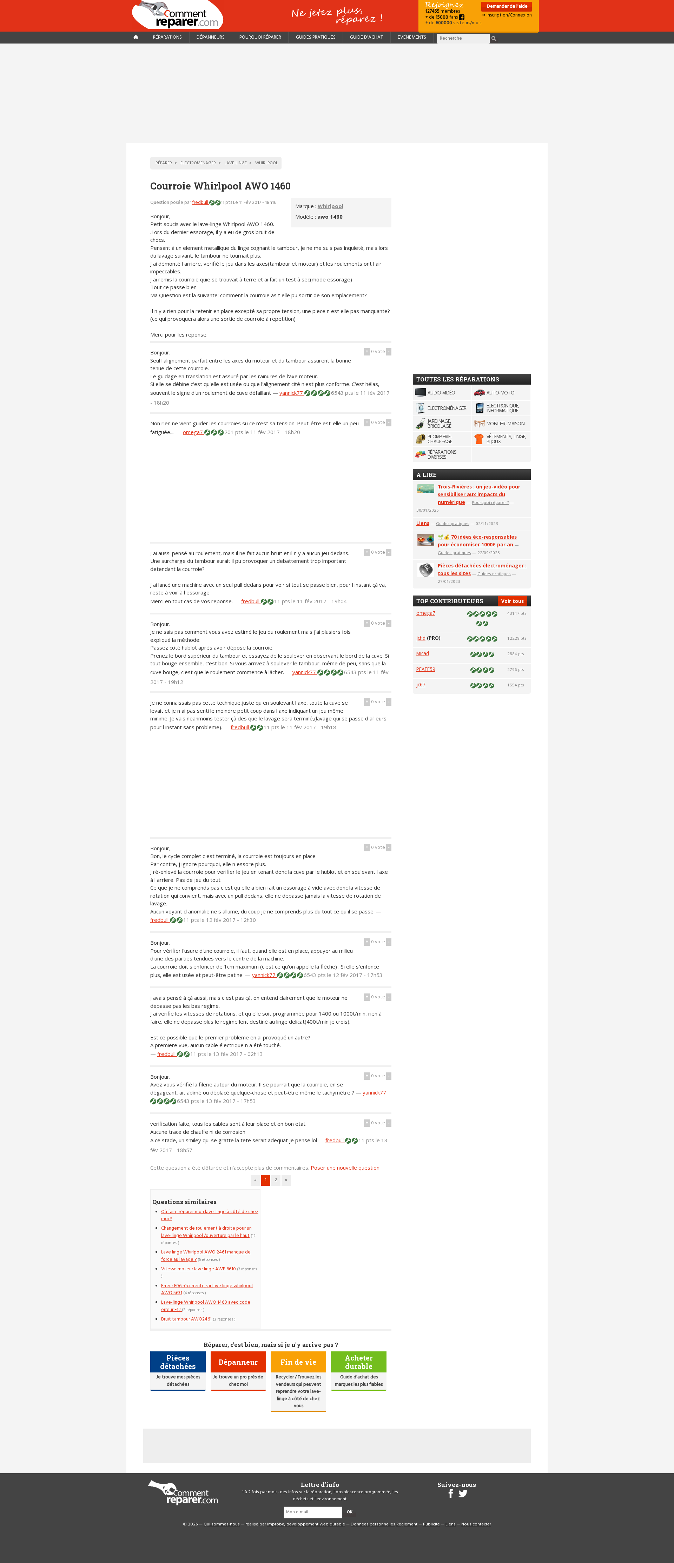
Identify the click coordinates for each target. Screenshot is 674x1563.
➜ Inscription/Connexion (506, 15)
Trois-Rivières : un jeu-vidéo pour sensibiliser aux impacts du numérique (479, 494)
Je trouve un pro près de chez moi (238, 1381)
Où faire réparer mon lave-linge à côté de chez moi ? (209, 1215)
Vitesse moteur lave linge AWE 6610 (198, 1269)
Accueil (180, 14)
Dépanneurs (211, 37)
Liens (422, 523)
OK (349, 1512)
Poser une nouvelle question (345, 1167)
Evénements (412, 37)
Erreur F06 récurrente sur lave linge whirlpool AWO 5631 (207, 1289)
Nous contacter (476, 1524)
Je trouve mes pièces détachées (178, 1381)
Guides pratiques (316, 37)
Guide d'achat (366, 37)
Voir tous (512, 601)
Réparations (167, 37)
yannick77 (291, 392)
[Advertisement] (337, 93)
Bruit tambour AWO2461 (186, 1319)
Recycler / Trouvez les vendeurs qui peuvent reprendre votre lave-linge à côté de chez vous (298, 1392)
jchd (420, 637)
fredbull (200, 202)
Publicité (431, 1524)
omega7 (193, 431)
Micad (422, 653)
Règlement (406, 1524)
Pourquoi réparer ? (490, 502)
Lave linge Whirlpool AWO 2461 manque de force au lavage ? (206, 1256)
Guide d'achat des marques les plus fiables (359, 1381)
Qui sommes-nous (222, 1524)
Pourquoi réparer (260, 37)
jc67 (420, 684)
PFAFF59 (425, 669)
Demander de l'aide (507, 6)
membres (442, 11)
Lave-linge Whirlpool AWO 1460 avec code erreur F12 (205, 1306)
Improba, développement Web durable (306, 1524)
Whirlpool (330, 205)
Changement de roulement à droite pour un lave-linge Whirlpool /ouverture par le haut (206, 1232)
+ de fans (442, 17)
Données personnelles (373, 1524)
